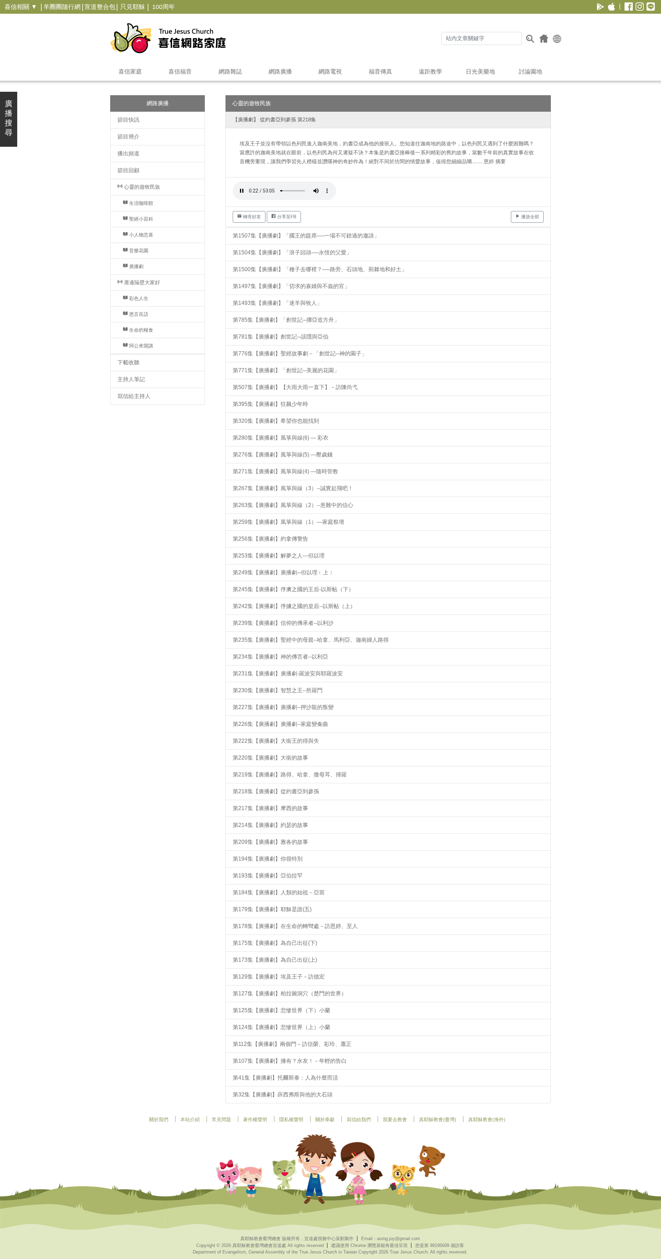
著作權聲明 (255, 1119)
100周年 (163, 6)
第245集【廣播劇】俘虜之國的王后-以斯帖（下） (293, 589)
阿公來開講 (140, 346)
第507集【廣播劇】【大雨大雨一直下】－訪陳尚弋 (295, 387)
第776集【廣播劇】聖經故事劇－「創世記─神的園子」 (300, 353)
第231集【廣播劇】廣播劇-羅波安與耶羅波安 (288, 673)
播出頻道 (128, 153)
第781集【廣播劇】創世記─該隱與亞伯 (280, 337)
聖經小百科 (140, 219)
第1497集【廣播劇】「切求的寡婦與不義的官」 (291, 286)
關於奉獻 (325, 1119)
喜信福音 (180, 71)
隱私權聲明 (291, 1119)
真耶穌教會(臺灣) (437, 1119)
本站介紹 (190, 1119)
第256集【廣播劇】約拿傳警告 (270, 539)
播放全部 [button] (529, 216)
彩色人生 (138, 298)
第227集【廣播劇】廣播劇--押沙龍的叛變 (283, 707)
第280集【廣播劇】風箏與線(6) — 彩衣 (280, 438)
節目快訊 (128, 120)
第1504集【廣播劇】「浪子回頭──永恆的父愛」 (292, 252)
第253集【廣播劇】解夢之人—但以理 (279, 556)
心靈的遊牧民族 (141, 187)
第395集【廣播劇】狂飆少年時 (270, 404)
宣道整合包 (99, 6)
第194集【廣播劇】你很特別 (268, 859)
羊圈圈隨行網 (62, 6)
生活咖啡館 (140, 203)
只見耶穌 (132, 6)
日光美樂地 (480, 71)
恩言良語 (138, 314)
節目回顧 (128, 170)
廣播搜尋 (8, 118)
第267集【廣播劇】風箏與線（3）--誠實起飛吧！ (293, 488)
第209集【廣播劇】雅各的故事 (270, 842)
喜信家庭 (130, 71)
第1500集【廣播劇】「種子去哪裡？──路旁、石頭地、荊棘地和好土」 (320, 269)
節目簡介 (128, 137)
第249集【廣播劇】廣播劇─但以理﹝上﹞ (283, 572)
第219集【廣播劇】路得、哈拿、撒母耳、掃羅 (290, 774)
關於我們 (158, 1119)
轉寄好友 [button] (251, 216)
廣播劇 (136, 266)
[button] (557, 38)
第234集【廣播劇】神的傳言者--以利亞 (280, 657)
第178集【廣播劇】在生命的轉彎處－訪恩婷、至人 (295, 926)
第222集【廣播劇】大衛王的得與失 (276, 741)
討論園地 (530, 71)
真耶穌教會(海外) (486, 1119)
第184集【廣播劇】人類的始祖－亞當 (279, 892)
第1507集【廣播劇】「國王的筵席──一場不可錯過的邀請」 (306, 236)
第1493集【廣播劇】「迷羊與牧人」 (277, 303)
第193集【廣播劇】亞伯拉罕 (268, 876)
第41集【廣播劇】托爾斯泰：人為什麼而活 (285, 1078)
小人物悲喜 (140, 235)
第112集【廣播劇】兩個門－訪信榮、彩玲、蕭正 (292, 1044)
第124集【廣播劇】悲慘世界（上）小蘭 (281, 1027)
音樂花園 (138, 250)
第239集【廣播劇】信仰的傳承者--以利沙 (283, 623)
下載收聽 (128, 362)
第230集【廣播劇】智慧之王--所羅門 (278, 690)
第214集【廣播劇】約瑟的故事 (270, 825)
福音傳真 (380, 71)
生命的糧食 (140, 330)
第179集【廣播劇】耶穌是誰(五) (272, 909)
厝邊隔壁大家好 (141, 282)
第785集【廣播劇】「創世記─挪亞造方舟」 (286, 320)
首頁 (543, 38)
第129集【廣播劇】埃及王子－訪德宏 (279, 977)
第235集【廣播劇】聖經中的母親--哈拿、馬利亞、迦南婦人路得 (311, 640)
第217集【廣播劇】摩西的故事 (270, 808)
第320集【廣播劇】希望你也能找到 (276, 421)
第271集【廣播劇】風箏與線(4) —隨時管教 (285, 471)
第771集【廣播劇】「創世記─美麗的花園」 (286, 370)
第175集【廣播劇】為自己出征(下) (275, 943)
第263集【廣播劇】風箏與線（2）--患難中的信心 (293, 505)
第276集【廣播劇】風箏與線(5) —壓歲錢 (283, 454)
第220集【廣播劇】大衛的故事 (270, 758)
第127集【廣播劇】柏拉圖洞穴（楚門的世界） (290, 993)
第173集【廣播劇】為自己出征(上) (275, 960)
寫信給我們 (359, 1119)
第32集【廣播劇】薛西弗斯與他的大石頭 (283, 1094)
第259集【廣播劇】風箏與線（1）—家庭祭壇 (288, 522)
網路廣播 (280, 71)
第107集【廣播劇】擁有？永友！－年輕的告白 (290, 1061)
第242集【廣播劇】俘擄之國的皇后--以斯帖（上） (294, 606)
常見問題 (221, 1119)
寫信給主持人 (133, 396)
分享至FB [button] (286, 216)
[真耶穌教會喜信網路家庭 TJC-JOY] (168, 38)
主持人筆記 (131, 379)
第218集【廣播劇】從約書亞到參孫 (276, 791)
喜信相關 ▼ (20, 6)
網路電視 (330, 71)
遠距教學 (430, 71)
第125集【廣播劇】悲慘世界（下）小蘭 (281, 1010)
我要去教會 (395, 1119)
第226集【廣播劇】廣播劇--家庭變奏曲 (280, 724)
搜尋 (530, 38)
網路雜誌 (230, 71)
